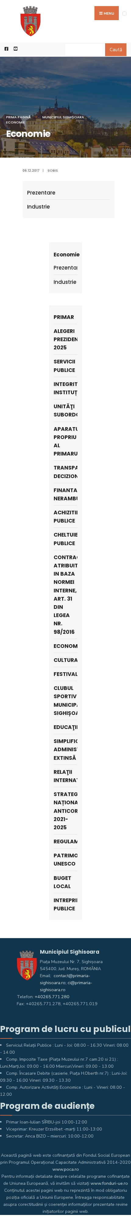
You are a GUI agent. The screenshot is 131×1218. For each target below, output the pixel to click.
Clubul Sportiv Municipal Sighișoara (65, 700)
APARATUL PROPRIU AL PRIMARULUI (65, 441)
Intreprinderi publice (65, 904)
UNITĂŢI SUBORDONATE (65, 410)
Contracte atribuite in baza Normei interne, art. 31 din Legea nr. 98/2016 (65, 595)
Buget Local (62, 882)
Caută (116, 50)
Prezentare (41, 192)
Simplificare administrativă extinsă (65, 749)
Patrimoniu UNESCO (65, 859)
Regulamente (65, 841)
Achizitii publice (65, 516)
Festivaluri (65, 674)
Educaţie (65, 727)
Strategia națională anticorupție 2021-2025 (65, 811)
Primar (64, 317)
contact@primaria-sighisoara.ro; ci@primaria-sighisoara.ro (66, 983)
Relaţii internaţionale (65, 776)
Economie (15, 122)
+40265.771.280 (52, 997)
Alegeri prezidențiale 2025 (65, 339)
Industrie (38, 206)
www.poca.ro (65, 1169)
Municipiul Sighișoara (63, 117)
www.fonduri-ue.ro (109, 1183)
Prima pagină (18, 117)
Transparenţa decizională (65, 472)
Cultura (65, 660)
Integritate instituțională (65, 388)
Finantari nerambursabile (65, 494)
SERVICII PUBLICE (64, 365)
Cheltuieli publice (65, 539)
